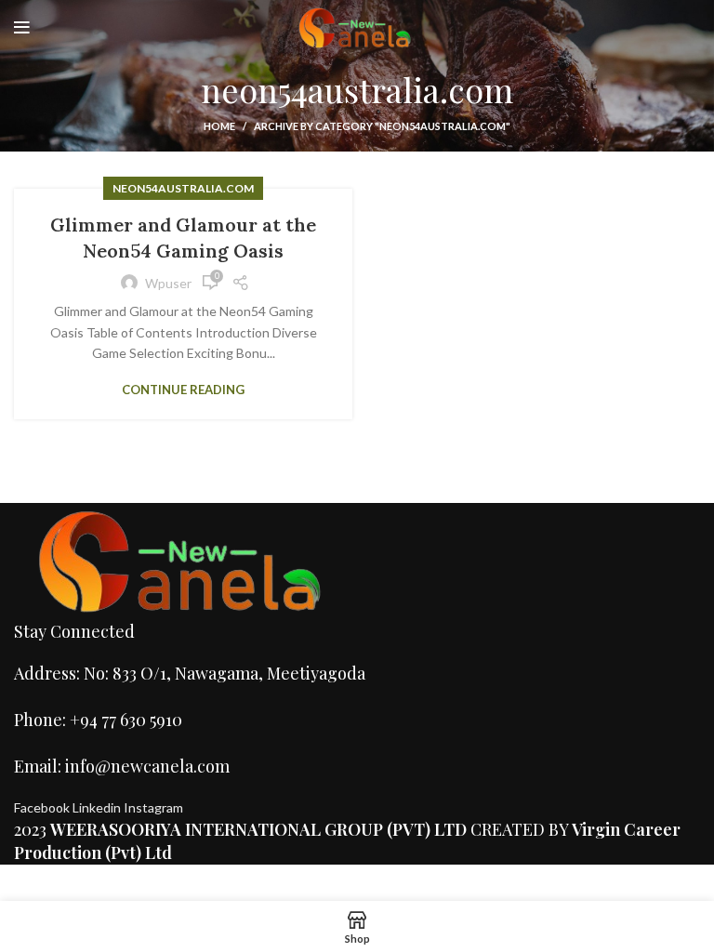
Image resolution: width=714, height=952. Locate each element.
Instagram (153, 807)
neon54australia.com (183, 188)
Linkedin (98, 807)
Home (219, 126)
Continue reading (183, 390)
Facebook (43, 807)
